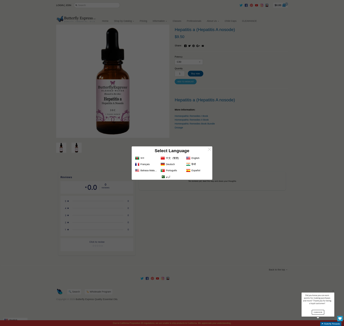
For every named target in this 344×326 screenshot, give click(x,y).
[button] (321, 324)
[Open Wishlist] (340, 318)
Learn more (318, 312)
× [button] (333, 290)
